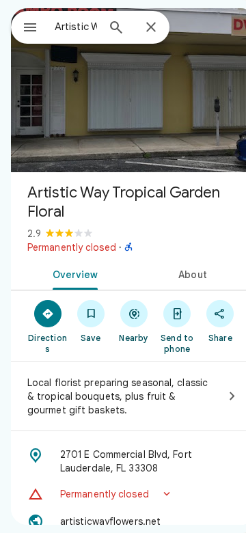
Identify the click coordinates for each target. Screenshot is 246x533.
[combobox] (76, 26)
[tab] (73, 273)
